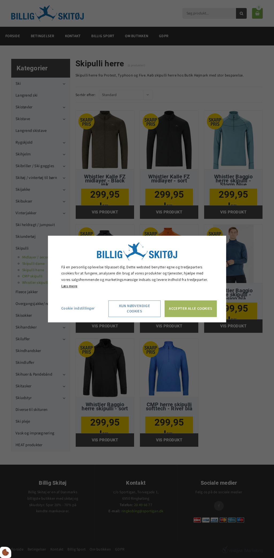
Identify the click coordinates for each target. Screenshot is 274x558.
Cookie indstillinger (77, 308)
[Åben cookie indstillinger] (5, 552)
